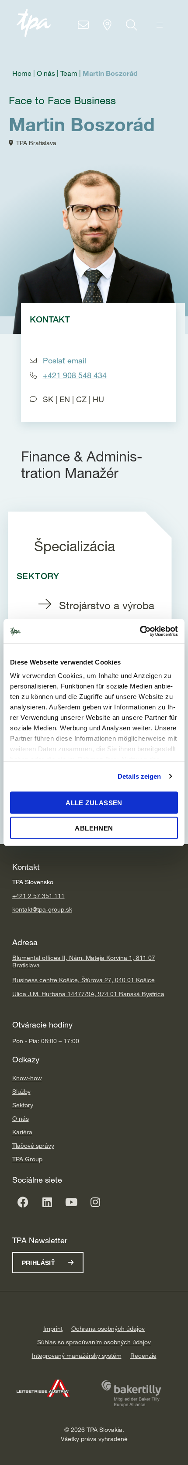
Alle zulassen (94, 802)
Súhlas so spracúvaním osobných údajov (94, 1342)
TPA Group (27, 1159)
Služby (21, 1091)
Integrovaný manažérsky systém (77, 1355)
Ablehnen (94, 828)
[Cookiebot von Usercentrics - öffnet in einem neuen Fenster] (139, 631)
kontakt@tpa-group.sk (42, 909)
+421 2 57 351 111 (38, 895)
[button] (159, 25)
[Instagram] (95, 1202)
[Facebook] (23, 1202)
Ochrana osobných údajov (108, 1328)
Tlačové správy (33, 1145)
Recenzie (143, 1355)
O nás (20, 1118)
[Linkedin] (47, 1202)
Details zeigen (139, 776)
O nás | (48, 73)
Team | (71, 73)
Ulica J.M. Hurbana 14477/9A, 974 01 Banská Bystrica (88, 993)
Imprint (53, 1328)
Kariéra (22, 1132)
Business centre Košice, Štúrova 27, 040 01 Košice (83, 979)
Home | (24, 73)
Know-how (27, 1078)
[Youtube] (71, 1202)
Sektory (22, 1105)
